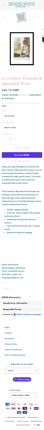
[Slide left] (16, 73)
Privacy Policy (11, 344)
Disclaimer (9, 339)
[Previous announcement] (4, 5)
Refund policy (33, 417)
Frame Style (8, 122)
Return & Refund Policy (15, 355)
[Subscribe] (36, 371)
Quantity (6, 134)
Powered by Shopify (19, 417)
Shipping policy (36, 421)
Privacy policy (9, 421)
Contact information (23, 425)
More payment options (22, 161)
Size (4, 110)
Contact (8, 333)
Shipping (24, 95)
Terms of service (22, 421)
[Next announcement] (39, 5)
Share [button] (6, 288)
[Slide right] (27, 73)
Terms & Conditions (13, 350)
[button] (5, 17)
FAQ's (7, 327)
